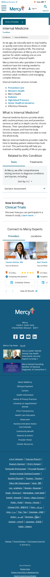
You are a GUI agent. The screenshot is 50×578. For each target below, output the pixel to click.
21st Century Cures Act (36, 541)
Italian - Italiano (25, 526)
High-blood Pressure (18, 100)
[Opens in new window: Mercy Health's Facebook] (15, 337)
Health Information (25, 395)
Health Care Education (25, 415)
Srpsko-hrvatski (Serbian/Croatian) (25, 473)
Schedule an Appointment (25, 403)
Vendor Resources (25, 444)
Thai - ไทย (22, 512)
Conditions (7, 37)
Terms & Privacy (19, 541)
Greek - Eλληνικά (13, 493)
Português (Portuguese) (15, 469)
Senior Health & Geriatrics (21, 103)
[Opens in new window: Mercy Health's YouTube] (28, 337)
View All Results (27, 291)
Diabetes (12, 97)
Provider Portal (25, 440)
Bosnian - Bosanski (33, 488)
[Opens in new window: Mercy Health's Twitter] (22, 337)
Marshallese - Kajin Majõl (33, 493)
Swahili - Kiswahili (13, 497)
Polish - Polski (17, 502)
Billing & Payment (25, 386)
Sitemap (8, 541)
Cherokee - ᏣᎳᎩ (36, 512)
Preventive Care (16, 87)
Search (46, 10)
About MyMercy (25, 382)
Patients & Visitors (25, 435)
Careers (25, 390)
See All (22, 345)
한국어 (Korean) (34, 464)
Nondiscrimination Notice (25, 423)
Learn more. (27, 215)
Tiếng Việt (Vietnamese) (19, 483)
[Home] (17, 8)
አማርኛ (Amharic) (16, 459)
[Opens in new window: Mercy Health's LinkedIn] (35, 337)
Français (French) (33, 459)
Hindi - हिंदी (36, 483)
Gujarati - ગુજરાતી (16, 522)
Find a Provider (12, 22)
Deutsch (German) (17, 464)
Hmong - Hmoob (32, 502)
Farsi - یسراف (36, 507)
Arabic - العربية (16, 517)
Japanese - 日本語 (33, 522)
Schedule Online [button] (22, 282)
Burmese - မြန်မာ (32, 517)
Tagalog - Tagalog (34, 478)
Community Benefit (25, 431)
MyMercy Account (8, 2)
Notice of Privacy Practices (25, 399)
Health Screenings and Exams (25, 576)
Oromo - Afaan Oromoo (34, 497)
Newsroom (25, 419)
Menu (4, 10)
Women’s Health (16, 90)
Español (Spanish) (16, 478)
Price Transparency (25, 411)
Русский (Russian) (36, 469)
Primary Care (25, 569)
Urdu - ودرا (11, 512)
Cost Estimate (25, 427)
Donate (25, 406)
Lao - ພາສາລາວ (15, 488)
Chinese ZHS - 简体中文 (18, 507)
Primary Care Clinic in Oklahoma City (25, 572)
